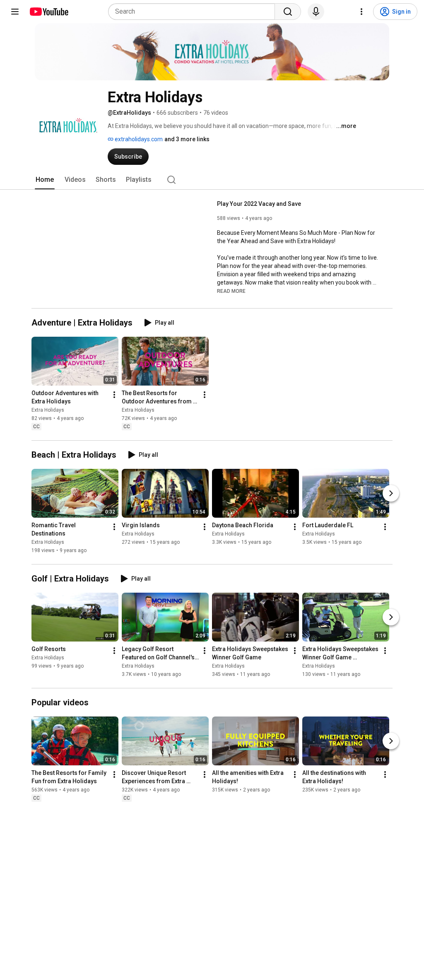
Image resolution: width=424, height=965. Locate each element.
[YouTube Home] (48, 11)
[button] (231, 291)
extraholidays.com (138, 139)
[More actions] (114, 394)
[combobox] (194, 12)
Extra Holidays (47, 410)
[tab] (45, 180)
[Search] (288, 11)
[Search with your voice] (316, 11)
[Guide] (15, 12)
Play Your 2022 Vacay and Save (259, 203)
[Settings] (361, 12)
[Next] (391, 493)
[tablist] (212, 180)
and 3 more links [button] (187, 139)
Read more (231, 291)
